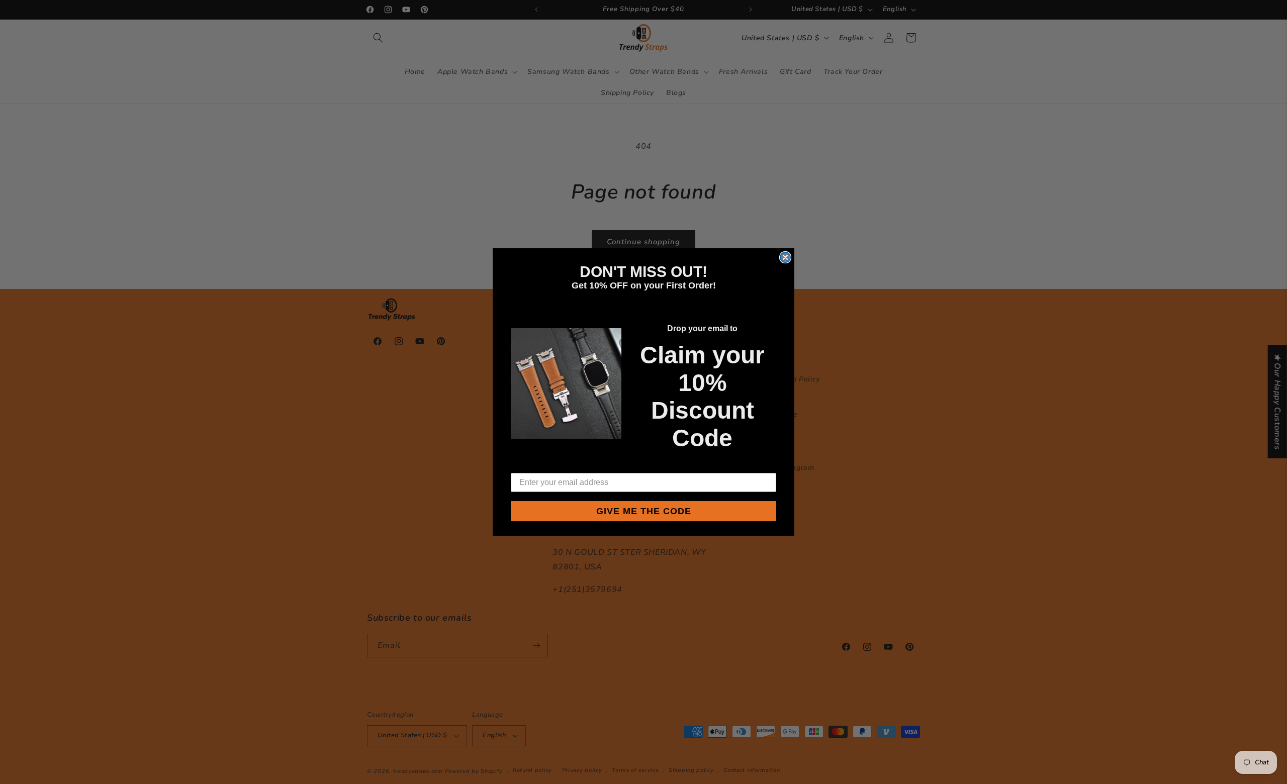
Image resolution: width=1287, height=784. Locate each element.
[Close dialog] (785, 257)
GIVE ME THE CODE (643, 511)
